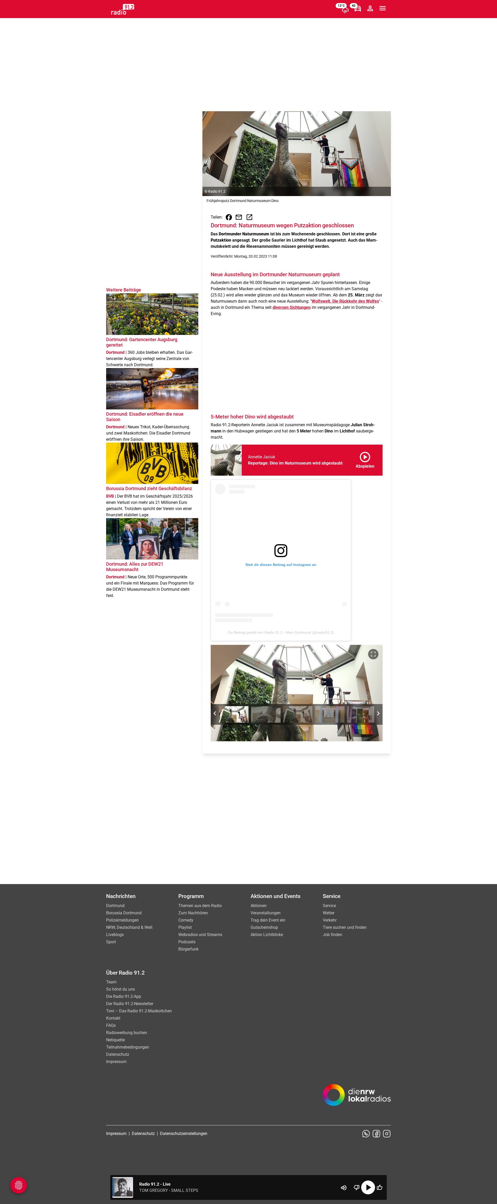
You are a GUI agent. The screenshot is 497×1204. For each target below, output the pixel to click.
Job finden (332, 934)
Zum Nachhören (193, 912)
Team (111, 981)
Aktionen (259, 905)
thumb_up (379, 1187)
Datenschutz (117, 1054)
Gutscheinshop (264, 927)
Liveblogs (115, 934)
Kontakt (113, 1018)
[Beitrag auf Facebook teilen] (229, 217)
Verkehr (330, 920)
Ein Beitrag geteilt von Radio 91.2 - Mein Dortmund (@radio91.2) (281, 632)
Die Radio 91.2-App (123, 996)
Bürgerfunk (188, 949)
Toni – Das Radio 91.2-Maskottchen (139, 1010)
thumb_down (357, 1187)
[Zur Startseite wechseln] (122, 9)
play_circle (368, 1187)
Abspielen (365, 459)
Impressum (116, 1061)
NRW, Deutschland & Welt (129, 927)
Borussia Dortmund (124, 912)
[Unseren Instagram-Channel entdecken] (387, 1134)
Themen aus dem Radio (200, 905)
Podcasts (186, 941)
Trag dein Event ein (268, 920)
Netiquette (115, 1039)
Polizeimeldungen (122, 920)
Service (329, 905)
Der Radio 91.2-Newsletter (129, 1003)
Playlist (185, 927)
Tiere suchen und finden (345, 927)
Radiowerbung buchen (126, 1032)
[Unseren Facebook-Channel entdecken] (376, 1134)
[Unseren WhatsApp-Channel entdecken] (366, 1134)
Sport (111, 941)
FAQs (111, 1025)
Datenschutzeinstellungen (183, 1133)
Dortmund (115, 905)
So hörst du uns (120, 989)
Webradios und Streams (200, 934)
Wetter (328, 912)
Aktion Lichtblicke (267, 934)
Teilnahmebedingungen (127, 1047)
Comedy (185, 920)
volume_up (343, 1187)
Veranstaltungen (266, 912)
